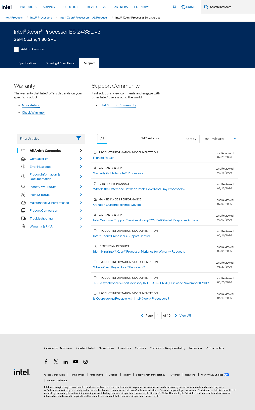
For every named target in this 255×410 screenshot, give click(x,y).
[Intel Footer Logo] (22, 372)
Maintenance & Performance (49, 203)
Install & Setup (40, 195)
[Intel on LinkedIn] (65, 362)
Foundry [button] (141, 7)
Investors (124, 348)
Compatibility (39, 159)
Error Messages (40, 167)
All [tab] (102, 138)
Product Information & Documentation (45, 176)
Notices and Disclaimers (197, 389)
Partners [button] (120, 7)
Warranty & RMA (41, 226)
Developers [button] (96, 7)
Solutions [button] (72, 7)
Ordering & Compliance (60, 63)
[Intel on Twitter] (56, 362)
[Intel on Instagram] (85, 362)
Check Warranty (33, 113)
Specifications (27, 63)
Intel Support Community (118, 105)
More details (31, 105)
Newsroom (106, 348)
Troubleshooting (41, 218)
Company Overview (58, 348)
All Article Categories (45, 151)
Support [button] (50, 7)
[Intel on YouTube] (75, 362)
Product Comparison (44, 210)
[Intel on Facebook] (46, 362)
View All (185, 316)
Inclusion (195, 348)
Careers (140, 348)
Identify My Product (43, 187)
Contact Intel (85, 348)
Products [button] (28, 7)
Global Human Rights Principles (178, 392)
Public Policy (215, 348)
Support (89, 63)
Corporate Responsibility (167, 348)
